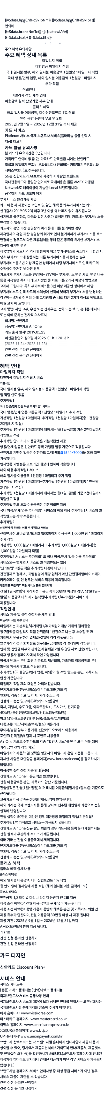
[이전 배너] (46, 43)
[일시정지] (60, 43)
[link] (63, 758)
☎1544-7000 (71, 452)
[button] (52, 37)
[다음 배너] (50, 43)
